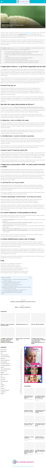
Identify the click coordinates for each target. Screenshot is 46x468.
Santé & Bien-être (4, 381)
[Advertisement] (11, 405)
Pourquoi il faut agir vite (8, 280)
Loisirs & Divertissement (5, 369)
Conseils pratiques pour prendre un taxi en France (40, 437)
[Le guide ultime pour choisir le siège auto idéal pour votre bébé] (40, 405)
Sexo (1, 383)
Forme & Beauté (4, 362)
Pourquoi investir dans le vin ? (22, 324)
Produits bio (3, 377)
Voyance (2, 393)
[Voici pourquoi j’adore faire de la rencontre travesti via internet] (40, 419)
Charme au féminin (4, 355)
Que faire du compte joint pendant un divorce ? (11, 282)
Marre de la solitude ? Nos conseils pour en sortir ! (29, 424)
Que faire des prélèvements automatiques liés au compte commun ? (15, 271)
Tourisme (2, 388)
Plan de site (30, 466)
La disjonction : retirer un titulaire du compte (11, 283)
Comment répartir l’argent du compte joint (11, 285)
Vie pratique (3, 391)
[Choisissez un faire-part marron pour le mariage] (29, 405)
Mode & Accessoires (5, 374)
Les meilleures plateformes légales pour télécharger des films (40, 451)
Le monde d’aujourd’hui (5, 23)
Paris (2, 376)
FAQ (3, 293)
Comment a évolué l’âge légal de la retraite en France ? (23, 301)
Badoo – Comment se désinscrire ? (23, 307)
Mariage (2, 372)
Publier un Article (24, 466)
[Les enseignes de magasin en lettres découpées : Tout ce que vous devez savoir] (40, 391)
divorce (16, 48)
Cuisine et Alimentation (5, 356)
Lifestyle (2, 367)
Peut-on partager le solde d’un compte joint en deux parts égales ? (14, 272)
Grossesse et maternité (5, 363)
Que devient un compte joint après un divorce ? (10, 265)
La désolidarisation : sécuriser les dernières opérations (13, 284)
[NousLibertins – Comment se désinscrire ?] (29, 432)
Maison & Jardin (4, 370)
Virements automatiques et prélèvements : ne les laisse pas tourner (15, 289)
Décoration (3, 358)
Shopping (2, 384)
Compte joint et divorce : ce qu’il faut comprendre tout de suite (14, 279)
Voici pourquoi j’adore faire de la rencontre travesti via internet (40, 424)
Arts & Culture (3, 349)
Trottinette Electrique (5, 390)
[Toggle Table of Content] (29, 278)
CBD (1, 353)
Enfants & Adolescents (5, 360)
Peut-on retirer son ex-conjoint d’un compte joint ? (11, 266)
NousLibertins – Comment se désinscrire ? (29, 437)
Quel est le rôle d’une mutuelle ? (37, 324)
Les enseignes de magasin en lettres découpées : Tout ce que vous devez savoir (40, 397)
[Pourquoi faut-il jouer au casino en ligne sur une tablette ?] (29, 391)
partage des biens (28, 32)
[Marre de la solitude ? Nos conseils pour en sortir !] (29, 419)
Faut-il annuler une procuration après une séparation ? (12, 269)
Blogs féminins (4, 351)
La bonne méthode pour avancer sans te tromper (12, 292)
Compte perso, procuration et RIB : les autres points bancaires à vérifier (16, 287)
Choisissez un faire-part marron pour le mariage (28, 411)
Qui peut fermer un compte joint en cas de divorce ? (11, 263)
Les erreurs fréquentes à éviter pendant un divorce (12, 291)
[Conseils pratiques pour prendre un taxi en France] (40, 432)
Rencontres (3, 379)
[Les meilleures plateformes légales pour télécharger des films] (40, 445)
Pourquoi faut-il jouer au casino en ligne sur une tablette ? (28, 397)
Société (2, 386)
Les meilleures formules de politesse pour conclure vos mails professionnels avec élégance (29, 452)
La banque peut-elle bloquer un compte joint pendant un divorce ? (14, 268)
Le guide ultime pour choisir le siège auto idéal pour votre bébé (40, 411)
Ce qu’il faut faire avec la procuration (10, 288)
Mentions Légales (16, 466)
